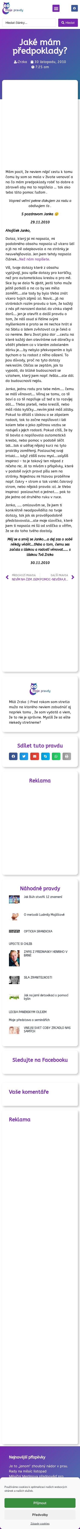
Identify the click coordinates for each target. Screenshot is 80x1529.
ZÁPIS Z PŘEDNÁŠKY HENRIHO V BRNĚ (45, 953)
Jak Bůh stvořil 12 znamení (43, 897)
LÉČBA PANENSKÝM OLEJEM (28, 1012)
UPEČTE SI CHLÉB (20, 944)
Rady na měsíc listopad (28, 1471)
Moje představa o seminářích (29, 1020)
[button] (56, 8)
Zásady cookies (40, 1523)
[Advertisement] (40, 123)
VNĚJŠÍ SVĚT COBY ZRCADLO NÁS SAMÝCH (47, 1029)
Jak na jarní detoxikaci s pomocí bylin (46, 997)
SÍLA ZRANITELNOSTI (38, 977)
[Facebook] (74, 8)
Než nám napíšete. (34, 259)
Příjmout (40, 1503)
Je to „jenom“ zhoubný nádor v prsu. (38, 1466)
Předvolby (40, 1515)
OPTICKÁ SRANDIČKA (38, 931)
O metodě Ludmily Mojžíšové (44, 915)
